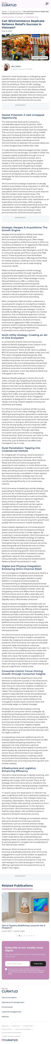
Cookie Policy (28, 1026)
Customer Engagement (11, 1012)
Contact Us (16, 1026)
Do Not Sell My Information (11, 1032)
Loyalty (19, 17)
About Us (5, 1026)
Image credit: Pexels (39, 57)
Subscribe (38, 964)
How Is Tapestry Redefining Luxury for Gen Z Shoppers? (23, 926)
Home (4, 11)
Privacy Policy (7, 1029)
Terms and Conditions (23, 1029)
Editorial (5, 1017)
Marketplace (32, 17)
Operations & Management (13, 1002)
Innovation (8, 17)
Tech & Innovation (9, 997)
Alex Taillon (16, 66)
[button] (17, 935)
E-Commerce (15, 11)
